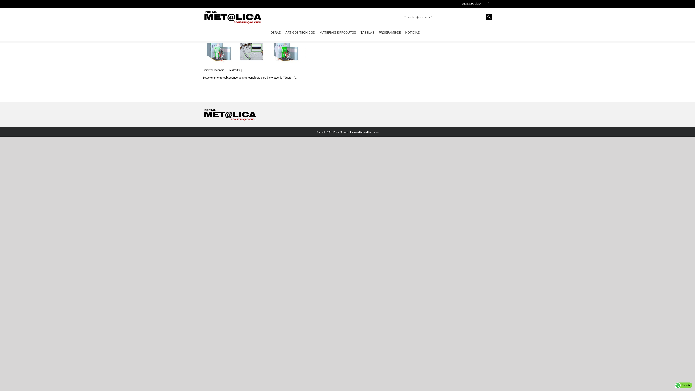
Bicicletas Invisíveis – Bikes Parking (222, 70)
